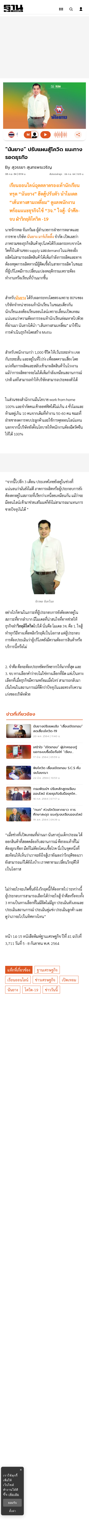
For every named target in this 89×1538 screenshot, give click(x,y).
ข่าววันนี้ (51, 989)
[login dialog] (81, 9)
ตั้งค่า (12, 1511)
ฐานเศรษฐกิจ (47, 970)
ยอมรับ (12, 1502)
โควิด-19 (31, 989)
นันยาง (12, 989)
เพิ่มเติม (13, 1494)
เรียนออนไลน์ (17, 979)
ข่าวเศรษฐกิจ (45, 979)
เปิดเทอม (69, 979)
